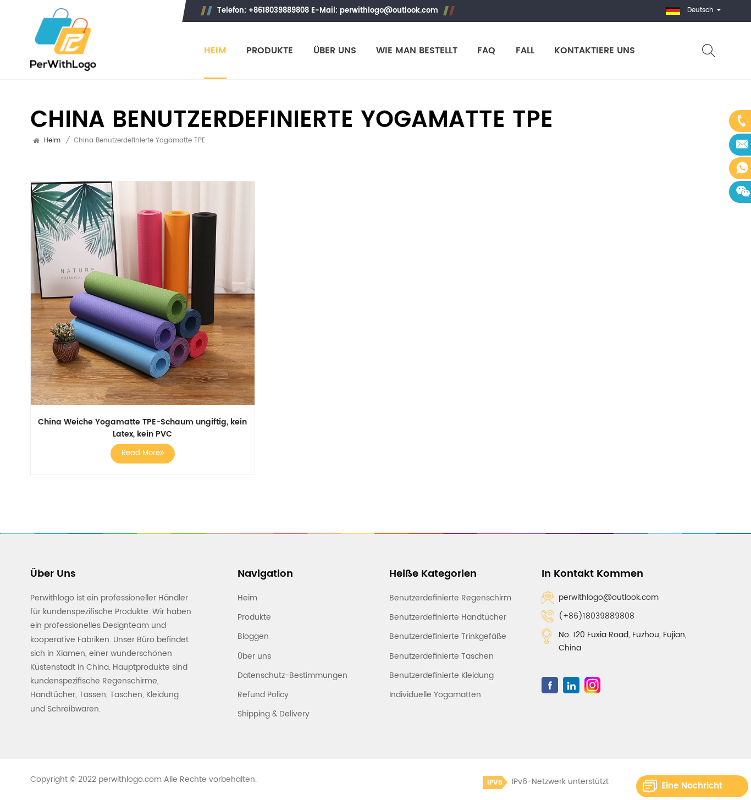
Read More (141, 453)
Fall (525, 51)
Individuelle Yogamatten (435, 694)
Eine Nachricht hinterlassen (691, 788)
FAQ (486, 51)
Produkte (269, 51)
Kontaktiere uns (594, 51)
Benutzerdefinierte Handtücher (447, 617)
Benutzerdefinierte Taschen (441, 656)
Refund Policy (263, 694)
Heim (215, 51)
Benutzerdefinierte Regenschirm (450, 598)
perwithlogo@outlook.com (389, 10)
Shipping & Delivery (274, 714)
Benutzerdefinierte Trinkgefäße (447, 636)
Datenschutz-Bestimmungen (292, 675)
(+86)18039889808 (596, 616)
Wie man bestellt (416, 51)
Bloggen (253, 636)
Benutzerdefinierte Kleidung (441, 675)
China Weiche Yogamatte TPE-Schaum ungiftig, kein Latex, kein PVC (142, 428)
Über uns (334, 51)
